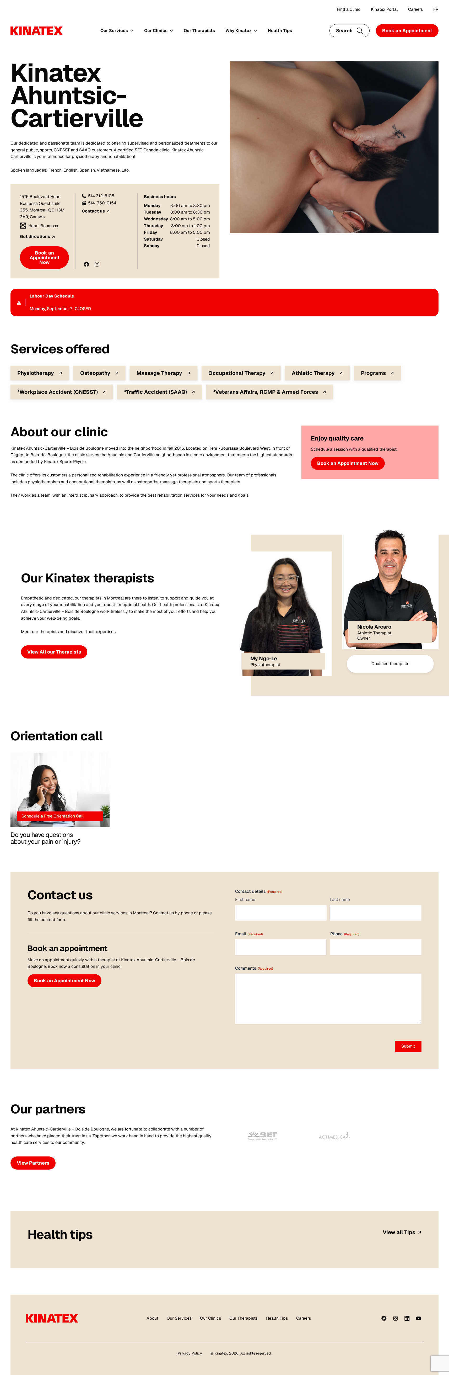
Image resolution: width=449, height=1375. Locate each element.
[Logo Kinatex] (36, 30)
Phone (344, 934)
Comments (254, 968)
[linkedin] (407, 1318)
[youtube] (418, 1318)
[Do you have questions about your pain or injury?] (60, 790)
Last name (340, 899)
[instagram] (395, 1318)
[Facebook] (384, 1318)
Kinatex (221, 1353)
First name (245, 899)
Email (249, 934)
